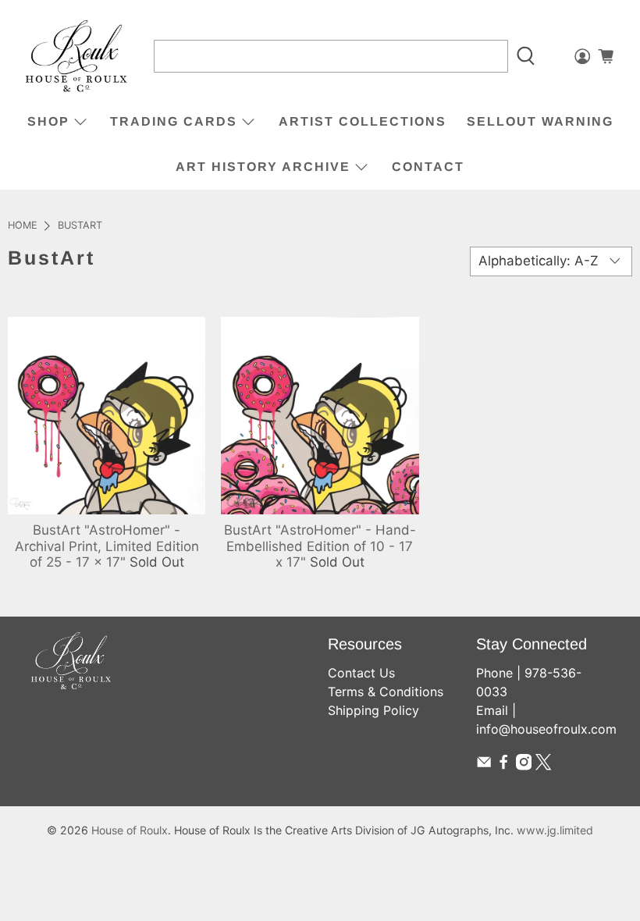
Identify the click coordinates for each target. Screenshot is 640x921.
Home (22, 226)
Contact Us (361, 673)
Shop (48, 121)
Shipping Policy (373, 710)
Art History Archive (263, 166)
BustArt (80, 226)
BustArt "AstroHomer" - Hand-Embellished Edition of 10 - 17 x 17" (320, 546)
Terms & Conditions (385, 691)
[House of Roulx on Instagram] (524, 765)
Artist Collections (362, 121)
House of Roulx (129, 830)
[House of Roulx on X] (543, 765)
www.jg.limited (555, 830)
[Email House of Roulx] (484, 765)
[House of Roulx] (76, 56)
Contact (428, 166)
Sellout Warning (540, 121)
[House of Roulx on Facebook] (503, 765)
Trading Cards (173, 121)
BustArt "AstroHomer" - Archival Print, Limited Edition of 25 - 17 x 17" (107, 546)
